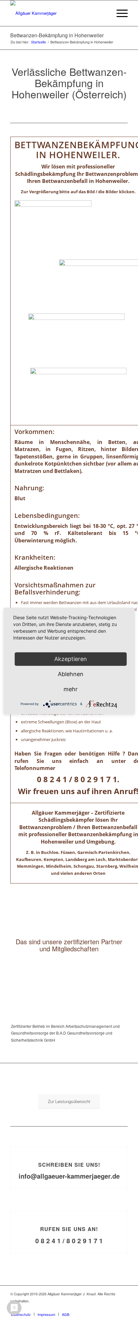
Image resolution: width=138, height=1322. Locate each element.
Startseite (38, 42)
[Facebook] (123, 1307)
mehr (71, 689)
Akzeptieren (70, 659)
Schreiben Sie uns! (69, 1164)
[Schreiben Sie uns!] (69, 1146)
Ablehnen (70, 674)
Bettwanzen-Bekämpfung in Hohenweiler (57, 35)
